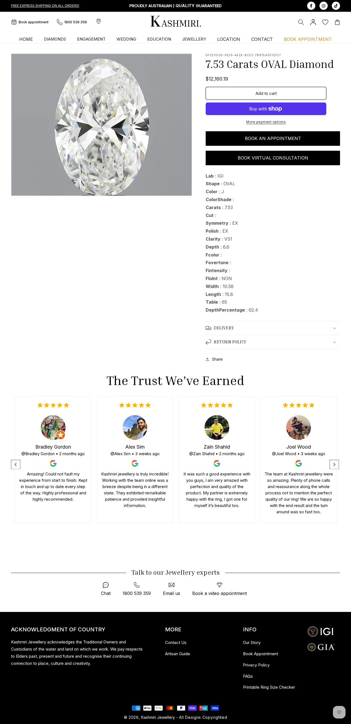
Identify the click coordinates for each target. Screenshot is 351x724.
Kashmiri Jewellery (158, 717)
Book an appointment (273, 138)
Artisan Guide (177, 653)
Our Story (252, 642)
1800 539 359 (75, 22)
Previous (16, 464)
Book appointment (34, 22)
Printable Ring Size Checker (269, 687)
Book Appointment (260, 653)
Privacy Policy (256, 665)
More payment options (266, 122)
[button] (301, 22)
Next (335, 464)
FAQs (248, 676)
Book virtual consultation (273, 158)
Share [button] (217, 359)
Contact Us (175, 642)
